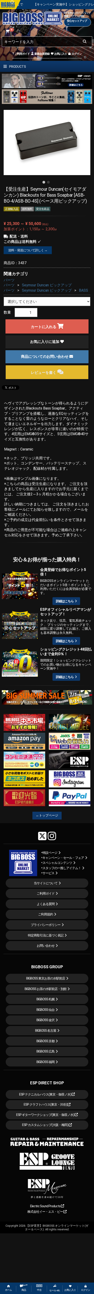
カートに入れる (44, 327)
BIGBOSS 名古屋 (45, 1030)
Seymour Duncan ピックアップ (47, 285)
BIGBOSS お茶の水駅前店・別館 (45, 989)
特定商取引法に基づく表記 (45, 935)
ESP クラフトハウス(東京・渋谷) (45, 1104)
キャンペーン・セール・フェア (63, 857)
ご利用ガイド (22, 53)
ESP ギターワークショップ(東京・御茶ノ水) (45, 1115)
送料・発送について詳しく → (27, 250)
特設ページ (49, 852)
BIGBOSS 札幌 (46, 999)
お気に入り (60, 53)
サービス (48, 873)
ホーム (8, 1290)
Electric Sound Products (45, 1206)
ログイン (76, 53)
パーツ (9, 280)
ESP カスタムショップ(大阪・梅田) (45, 1125)
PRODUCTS (17, 66)
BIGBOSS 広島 (46, 1051)
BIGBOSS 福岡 (46, 1062)
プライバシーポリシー (45, 925)
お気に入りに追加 (45, 341)
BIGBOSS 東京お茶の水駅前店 (45, 978)
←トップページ (47, 815)
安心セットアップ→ (77, 22)
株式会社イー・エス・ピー (45, 1211)
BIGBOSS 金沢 (46, 1020)
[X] (42, 836)
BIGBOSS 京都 (46, 1041)
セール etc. (54, 1290)
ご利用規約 (45, 914)
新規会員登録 (42, 53)
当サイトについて (45, 883)
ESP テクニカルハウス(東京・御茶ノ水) (45, 1094)
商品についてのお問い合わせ (45, 356)
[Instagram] (52, 836)
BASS (83, 290)
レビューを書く (44, 372)
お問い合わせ (46, 945)
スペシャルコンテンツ (57, 862)
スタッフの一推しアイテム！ (61, 868)
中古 (39, 1290)
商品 (23, 1290)
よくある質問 (46, 904)
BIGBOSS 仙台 (46, 1010)
